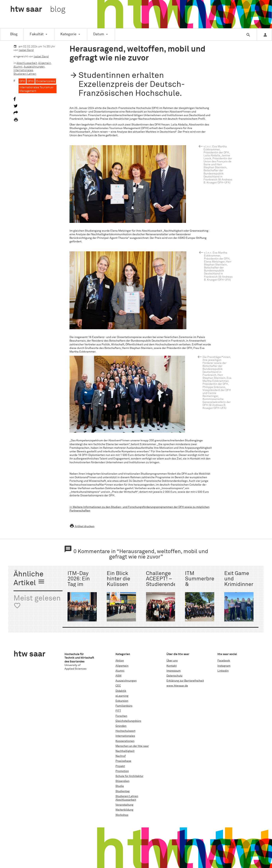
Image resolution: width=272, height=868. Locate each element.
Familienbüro (123, 705)
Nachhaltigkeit (124, 751)
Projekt (120, 766)
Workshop (121, 815)
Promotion (122, 771)
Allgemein (44, 63)
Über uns (172, 660)
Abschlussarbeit (27, 63)
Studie (119, 786)
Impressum (173, 670)
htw (37, 10)
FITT (118, 710)
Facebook (223, 660)
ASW (118, 675)
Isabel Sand (26, 50)
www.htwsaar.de (177, 685)
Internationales (23, 70)
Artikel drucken (81, 526)
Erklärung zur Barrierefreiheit (185, 680)
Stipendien (122, 781)
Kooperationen (124, 741)
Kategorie (68, 34)
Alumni (18, 66)
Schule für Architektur (129, 776)
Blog (14, 34)
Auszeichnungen (34, 66)
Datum (98, 34)
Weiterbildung (124, 809)
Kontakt (171, 665)
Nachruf (120, 756)
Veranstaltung (124, 804)
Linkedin (223, 670)
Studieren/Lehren (25, 73)
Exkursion (121, 700)
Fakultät (37, 34)
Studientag (122, 791)
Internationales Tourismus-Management (37, 89)
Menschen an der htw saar (132, 746)
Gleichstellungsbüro (128, 721)
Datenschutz (174, 675)
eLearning (121, 696)
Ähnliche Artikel (29, 579)
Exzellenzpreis (45, 81)
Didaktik (120, 691)
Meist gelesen (37, 602)
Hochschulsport (125, 731)
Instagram (223, 665)
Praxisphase (123, 761)
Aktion (119, 660)
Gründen (120, 726)
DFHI (30, 81)
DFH (22, 81)
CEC (118, 685)
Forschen (121, 716)
